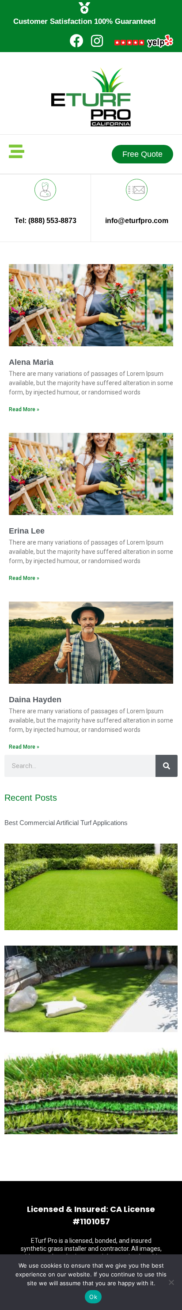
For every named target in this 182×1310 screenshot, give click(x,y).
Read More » (24, 409)
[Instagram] (97, 41)
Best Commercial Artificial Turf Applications (66, 822)
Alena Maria (31, 362)
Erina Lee (27, 530)
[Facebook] (76, 41)
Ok (93, 1296)
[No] (171, 1282)
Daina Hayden (35, 699)
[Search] (166, 766)
